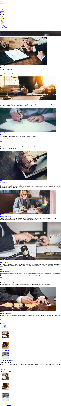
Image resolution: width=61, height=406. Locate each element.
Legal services (4, 27)
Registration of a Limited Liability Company (6, 262)
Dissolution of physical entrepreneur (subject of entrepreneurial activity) (10, 280)
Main (3, 34)
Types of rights (4, 28)
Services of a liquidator (3, 182)
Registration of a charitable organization (5, 216)
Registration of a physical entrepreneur (5, 313)
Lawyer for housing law (3, 102)
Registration (2, 214)
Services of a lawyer (3, 65)
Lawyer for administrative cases (4, 134)
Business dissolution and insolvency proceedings (6, 271)
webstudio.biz (9, 405)
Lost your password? (3, 12)
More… (1, 75)
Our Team (3, 26)
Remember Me (3, 9)
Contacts (3, 29)
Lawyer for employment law (4, 67)
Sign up (2, 16)
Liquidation (2, 180)
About (3, 25)
